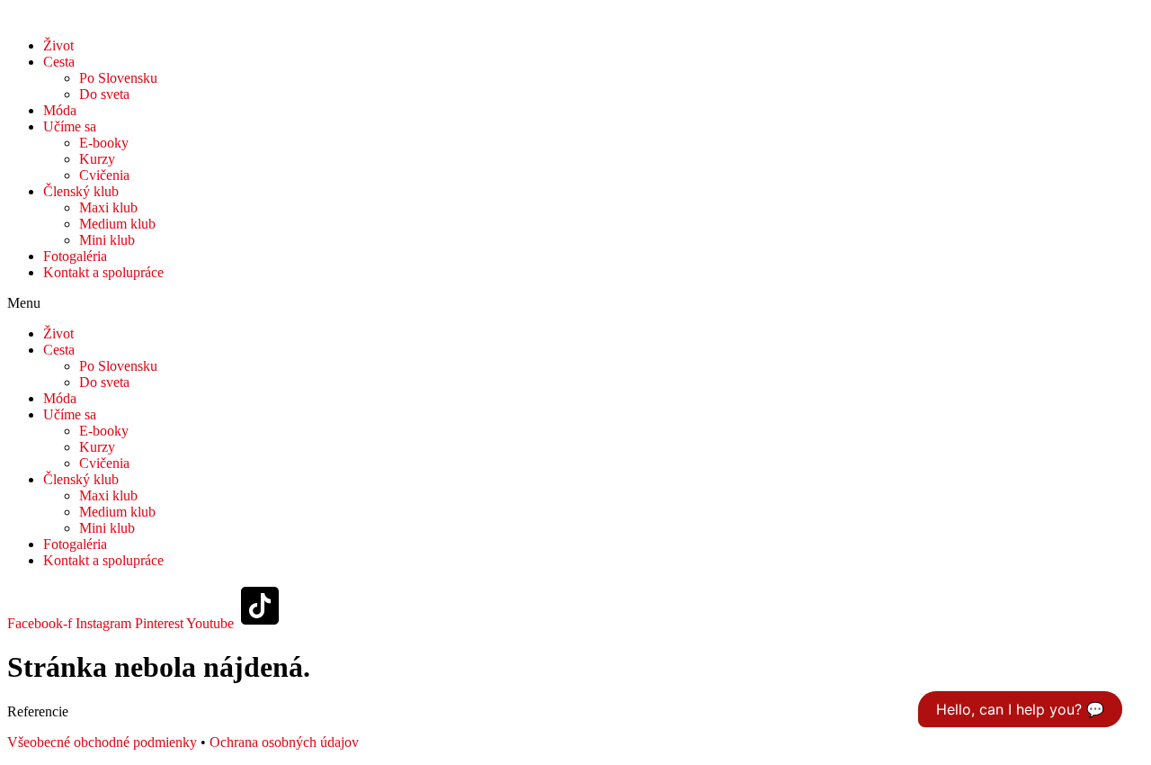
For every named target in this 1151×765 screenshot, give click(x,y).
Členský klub (81, 191)
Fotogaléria (75, 256)
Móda (59, 110)
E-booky (104, 142)
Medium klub (117, 223)
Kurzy (97, 158)
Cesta (59, 61)
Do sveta (104, 94)
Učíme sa (69, 126)
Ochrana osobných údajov (284, 742)
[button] (575, 303)
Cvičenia (104, 175)
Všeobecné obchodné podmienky (102, 742)
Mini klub (107, 240)
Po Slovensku (118, 78)
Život (58, 45)
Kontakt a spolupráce (103, 272)
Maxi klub (108, 207)
